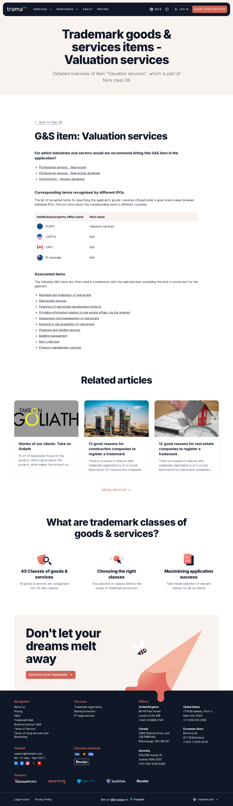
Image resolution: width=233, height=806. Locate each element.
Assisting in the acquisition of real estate (66, 324)
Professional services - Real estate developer (69, 173)
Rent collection (49, 341)
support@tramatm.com (28, 753)
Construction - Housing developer (62, 179)
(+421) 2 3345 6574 (195, 741)
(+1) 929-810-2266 (194, 720)
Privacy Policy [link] (43, 799)
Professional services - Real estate (62, 167)
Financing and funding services (59, 330)
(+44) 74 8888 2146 (151, 720)
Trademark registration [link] (88, 706)
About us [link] (19, 706)
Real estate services (52, 301)
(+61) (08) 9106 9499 (152, 763)
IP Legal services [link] (84, 715)
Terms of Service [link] (24, 728)
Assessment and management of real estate (69, 318)
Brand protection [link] (84, 711)
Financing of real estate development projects (70, 306)
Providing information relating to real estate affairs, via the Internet (84, 312)
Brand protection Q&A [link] (27, 724)
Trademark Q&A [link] (23, 720)
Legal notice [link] (21, 799)
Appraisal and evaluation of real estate (65, 295)
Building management (53, 336)
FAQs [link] (17, 715)
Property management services (60, 347)
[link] (46, 435)
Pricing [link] (18, 711)
